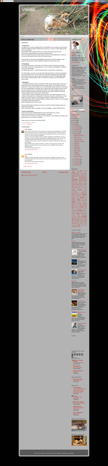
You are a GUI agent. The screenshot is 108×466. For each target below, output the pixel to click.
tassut (78, 220)
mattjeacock (59, 453)
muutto (73, 204)
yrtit (77, 226)
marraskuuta (77, 128)
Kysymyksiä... (77, 147)
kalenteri (73, 188)
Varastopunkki (81, 301)
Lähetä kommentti (27, 166)
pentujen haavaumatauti (76, 209)
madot (73, 203)
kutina (73, 197)
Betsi (76, 176)
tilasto (81, 222)
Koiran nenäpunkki (82, 250)
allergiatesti (79, 172)
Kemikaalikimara (77, 406)
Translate (82, 111)
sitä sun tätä (75, 219)
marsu (76, 203)
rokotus (78, 214)
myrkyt (77, 204)
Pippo (77, 210)
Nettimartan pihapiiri (78, 401)
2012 (74, 120)
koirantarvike (84, 193)
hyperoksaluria (80, 186)
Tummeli (85, 222)
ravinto (78, 213)
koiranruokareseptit (75, 193)
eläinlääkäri (75, 179)
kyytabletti (74, 199)
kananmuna (79, 188)
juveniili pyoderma (81, 187)
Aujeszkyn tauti (83, 174)
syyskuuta (76, 131)
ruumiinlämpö (74, 216)
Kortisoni (74, 241)
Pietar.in (75, 396)
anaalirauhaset (75, 173)
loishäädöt (78, 200)
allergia (73, 172)
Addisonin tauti (75, 170)
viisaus (73, 226)
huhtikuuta (77, 164)
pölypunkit (73, 213)
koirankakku (84, 191)
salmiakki (79, 216)
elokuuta (76, 133)
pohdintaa (29, 124)
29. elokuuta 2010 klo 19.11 (31, 163)
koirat (73, 194)
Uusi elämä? (77, 149)
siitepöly (73, 217)
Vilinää (28, 9)
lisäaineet (74, 200)
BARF (73, 176)
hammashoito (74, 181)
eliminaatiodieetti (83, 177)
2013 (74, 118)
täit (78, 223)
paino (85, 207)
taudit (81, 220)
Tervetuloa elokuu (78, 156)
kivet (86, 190)
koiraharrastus (74, 191)
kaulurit (85, 188)
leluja (85, 199)
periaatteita (74, 210)
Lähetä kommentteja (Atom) (30, 175)
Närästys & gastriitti (76, 232)
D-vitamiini (83, 176)
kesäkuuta (76, 161)
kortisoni (84, 194)
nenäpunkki (84, 204)
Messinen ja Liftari (77, 379)
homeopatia (84, 184)
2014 (74, 116)
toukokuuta (77, 163)
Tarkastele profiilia (76, 62)
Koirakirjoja (76, 143)
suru (86, 219)
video (79, 225)
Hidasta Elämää (77, 387)
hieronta (79, 183)
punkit (80, 212)
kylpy (86, 197)
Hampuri (80, 181)
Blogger (71, 453)
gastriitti (73, 180)
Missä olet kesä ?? (77, 380)
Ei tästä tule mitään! (77, 367)
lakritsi (82, 199)
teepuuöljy (85, 220)
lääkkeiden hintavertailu (82, 202)
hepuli (76, 183)
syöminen (74, 220)
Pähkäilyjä (76, 152)
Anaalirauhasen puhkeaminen (81, 290)
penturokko (85, 209)
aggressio (82, 170)
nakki (80, 204)
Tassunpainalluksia (78, 370)
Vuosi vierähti (77, 154)
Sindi (79, 217)
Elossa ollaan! (76, 413)
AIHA (86, 170)
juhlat (75, 187)
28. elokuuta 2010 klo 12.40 (31, 149)
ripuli (86, 213)
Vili (76, 226)
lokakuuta (76, 129)
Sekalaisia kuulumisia (79, 141)
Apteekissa (74, 281)
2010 (74, 124)
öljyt (79, 226)
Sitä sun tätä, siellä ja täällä (79, 403)
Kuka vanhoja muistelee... (78, 362)
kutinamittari (77, 197)
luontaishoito (84, 200)
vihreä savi (84, 225)
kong (81, 194)
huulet (76, 186)
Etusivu (44, 172)
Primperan (74, 212)
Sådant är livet (77, 137)
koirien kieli (77, 194)
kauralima (74, 190)
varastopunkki (74, 225)
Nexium (76, 206)
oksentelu (82, 207)
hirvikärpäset (84, 183)
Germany (77, 180)
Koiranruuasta (77, 150)
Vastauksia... (77, 145)
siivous (76, 217)
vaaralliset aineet (83, 223)
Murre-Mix (85, 203)
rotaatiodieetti (84, 214)
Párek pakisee (76, 366)
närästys (74, 207)
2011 (74, 122)
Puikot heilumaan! (82, 323)
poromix (85, 210)
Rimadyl (82, 213)
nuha (86, 206)
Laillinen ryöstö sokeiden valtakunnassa (78, 408)
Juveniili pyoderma (82, 269)
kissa (83, 190)
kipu (77, 190)
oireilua (77, 207)
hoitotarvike (78, 184)
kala (86, 187)
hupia (73, 186)
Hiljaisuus (75, 371)
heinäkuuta (77, 159)
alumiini (85, 172)
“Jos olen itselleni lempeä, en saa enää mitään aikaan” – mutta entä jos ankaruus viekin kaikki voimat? (79, 390)
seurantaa (84, 216)
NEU (73, 206)
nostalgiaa (81, 206)
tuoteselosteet (74, 223)
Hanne (26, 154)
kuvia (82, 198)
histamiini (73, 184)
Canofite (79, 176)
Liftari (26, 129)
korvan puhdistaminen (76, 195)
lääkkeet (74, 202)
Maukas (80, 203)
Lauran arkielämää (77, 412)
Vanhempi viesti (63, 172)
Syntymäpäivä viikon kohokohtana (77, 398)
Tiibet (73, 222)
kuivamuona (84, 195)
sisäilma (85, 217)
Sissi (82, 217)
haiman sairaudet (83, 180)
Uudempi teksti (26, 172)
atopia (78, 174)
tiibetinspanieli (77, 222)
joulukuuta (76, 126)
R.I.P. (22, 36)
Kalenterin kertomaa (79, 135)
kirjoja (80, 190)
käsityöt (78, 199)
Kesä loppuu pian (78, 139)
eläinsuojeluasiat (83, 179)
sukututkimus (81, 219)
